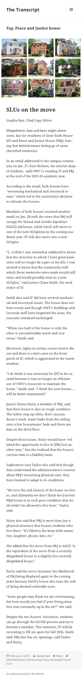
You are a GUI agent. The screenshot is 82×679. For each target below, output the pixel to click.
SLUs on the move (31, 109)
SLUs (9, 663)
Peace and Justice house (56, 659)
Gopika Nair (43, 656)
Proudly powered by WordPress (25, 674)
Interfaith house (15, 659)
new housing (33, 659)
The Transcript (23, 9)
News (59, 656)
